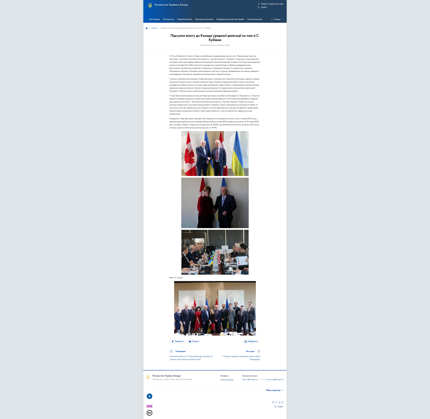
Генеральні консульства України (230, 19)
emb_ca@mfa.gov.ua (250, 379)
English (264, 7)
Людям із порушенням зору (272, 4)
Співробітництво (184, 19)
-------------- (262, 379)
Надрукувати (252, 341)
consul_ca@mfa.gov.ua (274, 379)
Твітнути (195, 341)
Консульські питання (204, 19)
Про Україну (154, 19)
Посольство (168, 19)
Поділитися (179, 341)
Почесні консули (254, 19)
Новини (154, 28)
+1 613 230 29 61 (226, 380)
